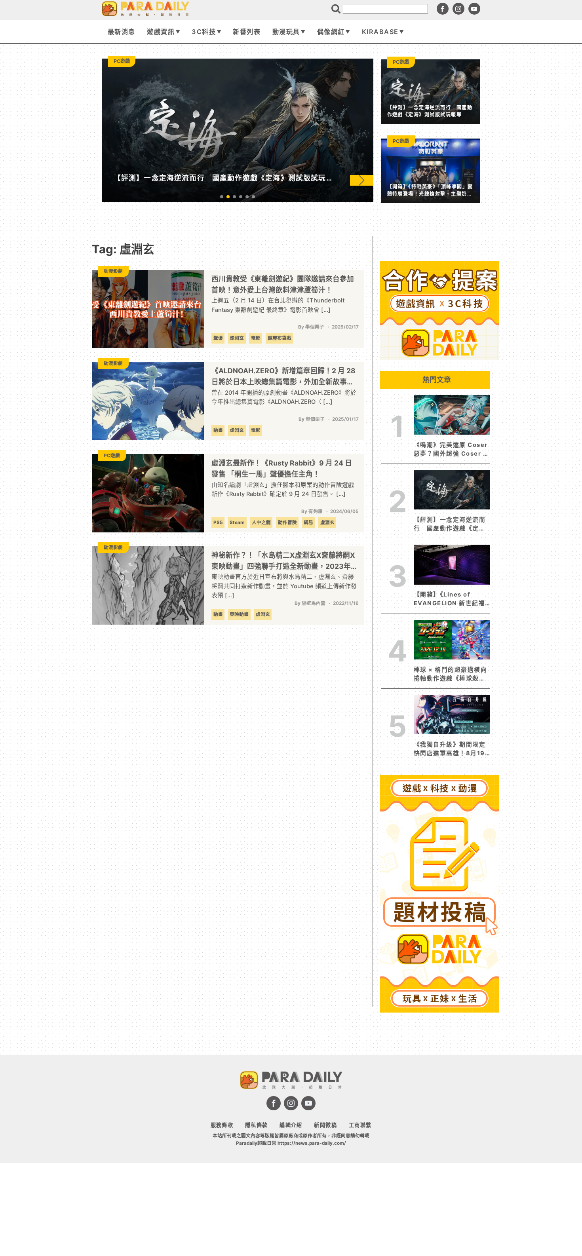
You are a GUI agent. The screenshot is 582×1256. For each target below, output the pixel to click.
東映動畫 (239, 614)
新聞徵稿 (325, 1125)
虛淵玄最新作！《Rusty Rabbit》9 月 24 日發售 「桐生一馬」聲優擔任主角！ (281, 468)
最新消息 (121, 32)
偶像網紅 (331, 32)
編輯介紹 (291, 1125)
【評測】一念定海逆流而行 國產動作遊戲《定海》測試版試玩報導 (451, 524)
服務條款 (222, 1125)
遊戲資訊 (161, 32)
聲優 (218, 338)
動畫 (218, 430)
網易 (308, 522)
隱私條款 (256, 1125)
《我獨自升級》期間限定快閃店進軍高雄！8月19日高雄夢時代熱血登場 (449, 749)
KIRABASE (380, 32)
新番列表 (247, 32)
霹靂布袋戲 (279, 338)
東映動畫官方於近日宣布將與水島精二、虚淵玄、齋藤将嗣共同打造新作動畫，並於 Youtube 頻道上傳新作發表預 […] (284, 586)
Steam (237, 522)
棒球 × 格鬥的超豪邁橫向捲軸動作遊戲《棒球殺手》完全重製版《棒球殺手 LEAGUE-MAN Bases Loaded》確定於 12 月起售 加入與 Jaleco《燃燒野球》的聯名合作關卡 (451, 674)
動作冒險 (287, 522)
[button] (361, 180)
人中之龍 (261, 522)
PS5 (218, 522)
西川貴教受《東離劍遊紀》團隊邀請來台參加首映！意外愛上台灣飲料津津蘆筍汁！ (282, 284)
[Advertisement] (439, 1134)
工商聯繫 (360, 1125)
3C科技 (204, 32)
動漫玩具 (286, 32)
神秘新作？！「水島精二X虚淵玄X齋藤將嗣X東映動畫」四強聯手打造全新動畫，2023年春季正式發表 (284, 561)
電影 (256, 338)
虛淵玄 (237, 338)
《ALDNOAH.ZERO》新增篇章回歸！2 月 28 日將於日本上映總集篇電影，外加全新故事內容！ (283, 377)
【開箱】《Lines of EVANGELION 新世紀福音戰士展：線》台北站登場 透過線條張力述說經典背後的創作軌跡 (449, 599)
